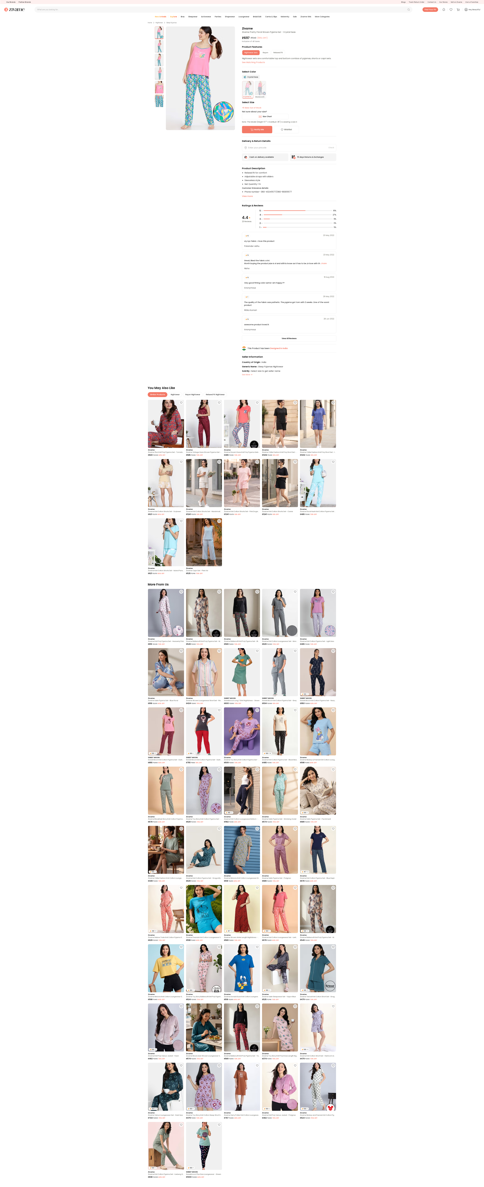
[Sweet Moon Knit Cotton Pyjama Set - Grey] (280, 672)
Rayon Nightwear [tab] (192, 394)
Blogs (403, 2)
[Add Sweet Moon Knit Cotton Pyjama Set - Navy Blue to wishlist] (333, 651)
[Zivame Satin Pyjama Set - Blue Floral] (166, 672)
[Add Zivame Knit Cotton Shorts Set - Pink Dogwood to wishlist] (257, 462)
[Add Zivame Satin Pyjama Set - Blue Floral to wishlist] (181, 651)
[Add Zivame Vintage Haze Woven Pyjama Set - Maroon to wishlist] (219, 403)
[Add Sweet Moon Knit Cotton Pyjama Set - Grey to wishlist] (295, 651)
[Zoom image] (200, 78)
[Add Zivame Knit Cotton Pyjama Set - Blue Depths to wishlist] (333, 829)
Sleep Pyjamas (171, 23)
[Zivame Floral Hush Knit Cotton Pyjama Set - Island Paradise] (318, 483)
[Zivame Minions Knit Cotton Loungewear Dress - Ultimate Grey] (242, 850)
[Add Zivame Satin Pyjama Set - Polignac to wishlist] (295, 829)
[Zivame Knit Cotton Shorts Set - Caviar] (280, 483)
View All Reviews (289, 338)
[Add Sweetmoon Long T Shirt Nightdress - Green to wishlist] (257, 651)
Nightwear (159, 23)
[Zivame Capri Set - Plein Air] (204, 542)
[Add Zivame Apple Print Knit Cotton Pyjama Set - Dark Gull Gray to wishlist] (181, 1184)
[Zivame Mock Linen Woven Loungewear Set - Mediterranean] (204, 1027)
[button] (408, 9)
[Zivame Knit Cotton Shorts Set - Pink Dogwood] (242, 483)
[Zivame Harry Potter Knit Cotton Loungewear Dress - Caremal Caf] (242, 1087)
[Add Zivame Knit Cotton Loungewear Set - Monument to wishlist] (295, 592)
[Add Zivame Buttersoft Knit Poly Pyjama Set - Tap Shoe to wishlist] (257, 1006)
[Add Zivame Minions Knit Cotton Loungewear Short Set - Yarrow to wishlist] (181, 947)
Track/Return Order (416, 2)
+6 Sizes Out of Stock (251, 108)
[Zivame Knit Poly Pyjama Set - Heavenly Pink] (166, 613)
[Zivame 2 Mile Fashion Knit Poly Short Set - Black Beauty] (280, 424)
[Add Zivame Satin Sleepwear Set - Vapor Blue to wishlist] (295, 947)
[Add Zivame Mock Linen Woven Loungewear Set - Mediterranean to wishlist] (219, 1006)
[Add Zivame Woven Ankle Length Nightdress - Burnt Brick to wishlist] (257, 888)
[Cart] (458, 9)
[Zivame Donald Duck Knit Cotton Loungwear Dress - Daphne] (242, 968)
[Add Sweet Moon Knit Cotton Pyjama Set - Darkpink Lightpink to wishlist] (181, 710)
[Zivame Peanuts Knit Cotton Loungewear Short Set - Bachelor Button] (204, 909)
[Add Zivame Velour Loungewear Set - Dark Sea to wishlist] (181, 1065)
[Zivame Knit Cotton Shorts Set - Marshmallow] (204, 483)
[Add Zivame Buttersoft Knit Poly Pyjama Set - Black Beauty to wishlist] (257, 592)
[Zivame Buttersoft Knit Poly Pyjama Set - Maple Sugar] (204, 613)
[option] (159, 32)
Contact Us (432, 2)
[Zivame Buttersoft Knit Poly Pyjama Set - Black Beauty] (242, 613)
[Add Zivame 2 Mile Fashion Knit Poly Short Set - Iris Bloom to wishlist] (333, 403)
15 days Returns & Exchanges (310, 157)
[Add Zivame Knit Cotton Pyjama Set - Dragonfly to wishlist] (219, 829)
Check (331, 147)
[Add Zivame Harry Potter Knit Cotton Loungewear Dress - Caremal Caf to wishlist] (257, 1065)
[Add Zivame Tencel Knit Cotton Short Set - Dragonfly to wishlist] (333, 947)
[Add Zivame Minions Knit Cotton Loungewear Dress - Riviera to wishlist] (257, 1184)
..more (323, 263)
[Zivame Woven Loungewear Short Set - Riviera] (204, 672)
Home (150, 23)
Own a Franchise (471, 2)
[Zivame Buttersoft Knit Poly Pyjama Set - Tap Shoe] (242, 1027)
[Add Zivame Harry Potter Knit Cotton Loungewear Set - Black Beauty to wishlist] (333, 1184)
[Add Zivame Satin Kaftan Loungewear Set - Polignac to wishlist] (257, 1125)
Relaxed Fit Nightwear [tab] (215, 394)
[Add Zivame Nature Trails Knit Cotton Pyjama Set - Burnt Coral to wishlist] (181, 888)
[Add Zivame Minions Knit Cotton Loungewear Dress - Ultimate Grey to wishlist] (257, 829)
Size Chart (267, 116)
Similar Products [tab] (157, 394)
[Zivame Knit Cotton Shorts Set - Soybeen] (166, 483)
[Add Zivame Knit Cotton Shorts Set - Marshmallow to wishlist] (219, 462)
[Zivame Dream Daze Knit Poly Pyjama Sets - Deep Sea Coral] (242, 424)
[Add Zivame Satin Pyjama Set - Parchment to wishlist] (333, 769)
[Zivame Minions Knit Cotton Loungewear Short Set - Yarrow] (166, 968)
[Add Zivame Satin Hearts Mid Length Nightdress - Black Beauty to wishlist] (219, 1184)
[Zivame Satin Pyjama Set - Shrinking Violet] (280, 791)
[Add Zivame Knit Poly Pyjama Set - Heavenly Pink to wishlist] (181, 592)
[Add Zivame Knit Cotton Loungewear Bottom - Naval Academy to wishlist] (257, 769)
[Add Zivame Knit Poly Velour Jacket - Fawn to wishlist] (181, 1006)
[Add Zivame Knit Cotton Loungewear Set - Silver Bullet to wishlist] (295, 1125)
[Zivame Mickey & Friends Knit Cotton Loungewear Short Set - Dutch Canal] (318, 731)
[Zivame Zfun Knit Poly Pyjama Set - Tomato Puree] (166, 424)
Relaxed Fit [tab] (278, 52)
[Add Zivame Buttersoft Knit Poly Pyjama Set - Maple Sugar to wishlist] (219, 592)
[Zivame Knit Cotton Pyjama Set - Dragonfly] (204, 850)
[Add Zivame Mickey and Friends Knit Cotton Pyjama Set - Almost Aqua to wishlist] (333, 1065)
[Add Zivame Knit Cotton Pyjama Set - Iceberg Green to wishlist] (181, 1125)
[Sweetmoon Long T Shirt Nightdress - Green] (242, 672)
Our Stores (443, 2)
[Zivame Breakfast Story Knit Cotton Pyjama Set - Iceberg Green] (166, 791)
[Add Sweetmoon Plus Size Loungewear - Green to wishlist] (219, 1125)
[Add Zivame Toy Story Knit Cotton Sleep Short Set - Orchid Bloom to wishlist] (219, 1065)
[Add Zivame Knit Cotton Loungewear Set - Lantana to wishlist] (295, 888)
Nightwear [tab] (175, 394)
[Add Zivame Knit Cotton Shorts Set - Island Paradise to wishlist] (181, 521)
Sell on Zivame (456, 2)
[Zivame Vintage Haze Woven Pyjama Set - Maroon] (204, 424)
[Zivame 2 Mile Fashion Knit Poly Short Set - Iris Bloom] (318, 424)
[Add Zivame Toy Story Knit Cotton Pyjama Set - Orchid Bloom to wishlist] (257, 710)
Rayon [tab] (265, 52)
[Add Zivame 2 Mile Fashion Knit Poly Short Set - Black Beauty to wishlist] (295, 403)
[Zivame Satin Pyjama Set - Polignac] (280, 850)
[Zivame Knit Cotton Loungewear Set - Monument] (280, 613)
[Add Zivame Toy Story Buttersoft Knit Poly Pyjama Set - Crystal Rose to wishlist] (219, 947)
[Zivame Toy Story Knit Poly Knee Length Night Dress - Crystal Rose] (280, 1027)
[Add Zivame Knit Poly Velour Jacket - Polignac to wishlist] (295, 1065)
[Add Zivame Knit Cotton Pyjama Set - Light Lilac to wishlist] (333, 592)
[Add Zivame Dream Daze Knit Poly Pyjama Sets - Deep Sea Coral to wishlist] (257, 403)
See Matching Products (253, 62)
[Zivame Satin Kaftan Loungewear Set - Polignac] (242, 1146)
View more (247, 196)
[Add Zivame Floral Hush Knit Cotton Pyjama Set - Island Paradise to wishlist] (333, 462)
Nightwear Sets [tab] (251, 52)
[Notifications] (443, 9)
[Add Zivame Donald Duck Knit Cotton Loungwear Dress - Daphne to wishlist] (257, 947)
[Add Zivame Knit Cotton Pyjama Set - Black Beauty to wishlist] (295, 710)
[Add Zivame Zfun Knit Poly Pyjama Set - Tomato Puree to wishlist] (181, 403)
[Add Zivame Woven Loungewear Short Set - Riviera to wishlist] (219, 651)
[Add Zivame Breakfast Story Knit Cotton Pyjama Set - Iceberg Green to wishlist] (181, 769)
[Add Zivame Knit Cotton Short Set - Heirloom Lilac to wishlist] (333, 1006)
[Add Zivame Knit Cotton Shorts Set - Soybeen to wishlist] (181, 462)
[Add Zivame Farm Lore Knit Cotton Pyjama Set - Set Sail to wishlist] (333, 1125)
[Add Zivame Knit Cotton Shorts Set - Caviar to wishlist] (295, 462)
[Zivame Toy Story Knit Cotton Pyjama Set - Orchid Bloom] (242, 731)
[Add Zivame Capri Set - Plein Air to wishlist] (219, 521)
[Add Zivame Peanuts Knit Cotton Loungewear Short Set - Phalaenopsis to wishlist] (295, 1184)
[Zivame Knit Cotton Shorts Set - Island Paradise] (166, 542)
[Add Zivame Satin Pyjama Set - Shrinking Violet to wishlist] (295, 769)
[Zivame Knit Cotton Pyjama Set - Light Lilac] (318, 613)
